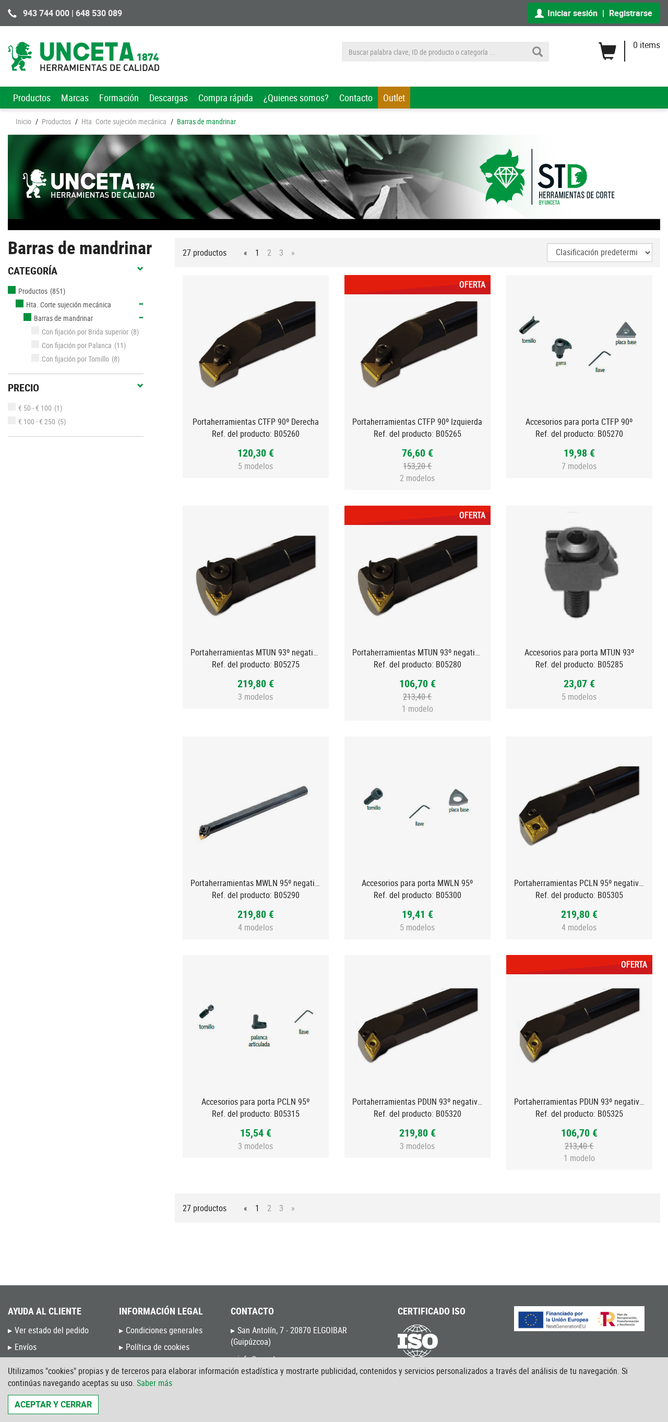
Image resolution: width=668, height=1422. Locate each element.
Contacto (356, 97)
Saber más (154, 1383)
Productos (32, 97)
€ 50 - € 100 (35, 408)
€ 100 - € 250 (36, 421)
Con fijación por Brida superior (85, 332)
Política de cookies (157, 1347)
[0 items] (629, 47)
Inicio (23, 121)
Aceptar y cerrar (53, 1404)
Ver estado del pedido (52, 1330)
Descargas (168, 97)
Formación (119, 97)
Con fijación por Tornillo (75, 359)
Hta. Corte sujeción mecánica (123, 121)
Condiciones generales (164, 1330)
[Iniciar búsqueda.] (537, 52)
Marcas (75, 97)
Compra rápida (225, 97)
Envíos (26, 1347)
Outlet (394, 97)
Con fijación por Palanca (77, 345)
